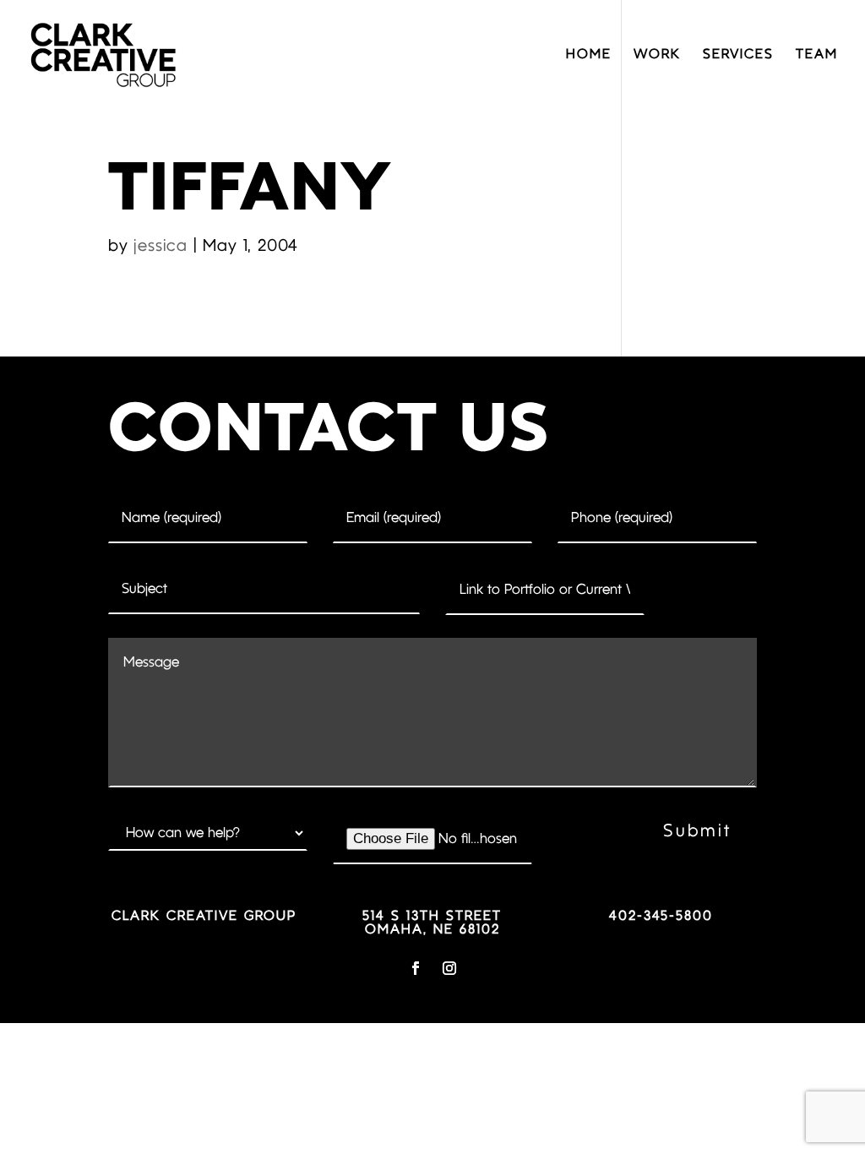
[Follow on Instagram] (449, 968)
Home (589, 55)
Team (817, 55)
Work (657, 55)
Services (738, 55)
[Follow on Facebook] (415, 968)
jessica (160, 246)
